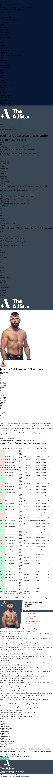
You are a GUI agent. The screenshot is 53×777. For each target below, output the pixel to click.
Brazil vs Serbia (4, 29)
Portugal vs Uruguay (5, 26)
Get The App (3, 295)
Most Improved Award (6, 95)
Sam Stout (11, 529)
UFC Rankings (3, 52)
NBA (1, 1)
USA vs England (4, 22)
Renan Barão (11, 489)
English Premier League (6, 16)
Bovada (2, 69)
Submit (18, 774)
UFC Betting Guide (5, 49)
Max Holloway (12, 492)
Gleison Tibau (11, 534)
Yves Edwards (11, 512)
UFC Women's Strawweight (7, 745)
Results (2, 721)
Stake (1, 77)
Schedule (2, 723)
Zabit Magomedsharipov (14, 469)
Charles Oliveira (12, 498)
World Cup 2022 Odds (5, 19)
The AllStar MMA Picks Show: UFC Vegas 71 (13, 245)
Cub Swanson (11, 500)
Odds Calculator (4, 62)
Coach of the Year (4, 97)
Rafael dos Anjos (12, 540)
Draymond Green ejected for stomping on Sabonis (15, 146)
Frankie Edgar (11, 486)
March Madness (4, 100)
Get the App (4, 758)
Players (2, 6)
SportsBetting (3, 74)
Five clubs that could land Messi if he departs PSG (15, 203)
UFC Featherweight (5, 735)
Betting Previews (4, 50)
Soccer (2, 12)
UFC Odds (2, 45)
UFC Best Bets (3, 82)
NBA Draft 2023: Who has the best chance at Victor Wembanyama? (17, 7)
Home (1, 2)
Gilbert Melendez (12, 480)
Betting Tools (3, 60)
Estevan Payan (12, 509)
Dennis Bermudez (12, 495)
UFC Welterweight (4, 731)
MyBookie (2, 79)
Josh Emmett (11, 475)
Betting (2, 57)
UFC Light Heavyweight (6, 728)
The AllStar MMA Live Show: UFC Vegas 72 (26, 230)
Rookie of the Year (5, 94)
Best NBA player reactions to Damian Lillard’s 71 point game (18, 153)
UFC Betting (3, 80)
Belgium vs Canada (5, 30)
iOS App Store (25, 756)
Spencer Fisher (12, 543)
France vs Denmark (5, 32)
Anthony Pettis (12, 517)
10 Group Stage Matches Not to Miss (9, 21)
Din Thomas (11, 554)
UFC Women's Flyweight (6, 743)
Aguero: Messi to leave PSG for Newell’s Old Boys (15, 200)
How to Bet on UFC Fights (6, 85)
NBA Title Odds (4, 90)
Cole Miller (11, 546)
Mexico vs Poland (4, 34)
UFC (1, 42)
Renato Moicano (12, 483)
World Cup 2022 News (5, 17)
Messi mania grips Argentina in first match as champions (23, 188)
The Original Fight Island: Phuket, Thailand (11, 55)
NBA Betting (3, 89)
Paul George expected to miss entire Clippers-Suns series (24, 137)
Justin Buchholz (12, 532)
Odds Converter (4, 64)
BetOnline (2, 72)
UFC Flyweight (3, 738)
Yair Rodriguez (12, 465)
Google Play (13, 756)
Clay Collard (11, 456)
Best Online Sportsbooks (6, 67)
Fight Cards (3, 47)
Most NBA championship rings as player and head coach (14, 11)
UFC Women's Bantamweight (7, 741)
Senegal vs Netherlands (6, 37)
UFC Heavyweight (4, 726)
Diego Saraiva (11, 549)
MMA (1, 39)
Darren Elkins (11, 503)
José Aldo (11, 472)
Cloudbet (2, 75)
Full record (3, 400)
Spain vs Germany (4, 27)
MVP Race (2, 92)
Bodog (1, 70)
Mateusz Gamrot (12, 459)
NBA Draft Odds (4, 99)
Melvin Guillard (12, 526)
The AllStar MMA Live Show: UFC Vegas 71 (12, 242)
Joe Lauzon (11, 537)
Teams (1, 4)
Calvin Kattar (11, 462)
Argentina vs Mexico (5, 35)
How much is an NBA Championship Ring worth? (12, 9)
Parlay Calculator (4, 65)
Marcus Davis (11, 523)
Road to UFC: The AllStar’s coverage (9, 54)
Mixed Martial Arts (9, 311)
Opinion (2, 102)
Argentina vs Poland (5, 24)
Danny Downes (12, 520)
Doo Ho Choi (11, 478)
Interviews (2, 44)
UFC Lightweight (4, 733)
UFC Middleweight (5, 730)
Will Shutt (11, 577)
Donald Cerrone (12, 515)
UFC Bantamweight (5, 736)
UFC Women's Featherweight (7, 740)
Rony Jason (11, 506)
